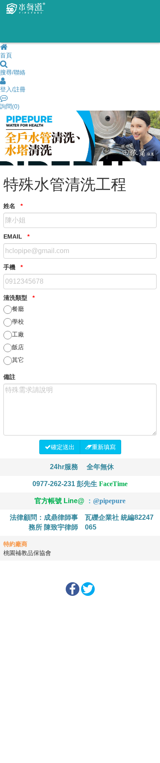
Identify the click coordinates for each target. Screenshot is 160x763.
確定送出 (63, 447)
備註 (9, 376)
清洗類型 (19, 297)
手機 (13, 267)
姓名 (13, 205)
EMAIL (16, 236)
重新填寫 (104, 447)
